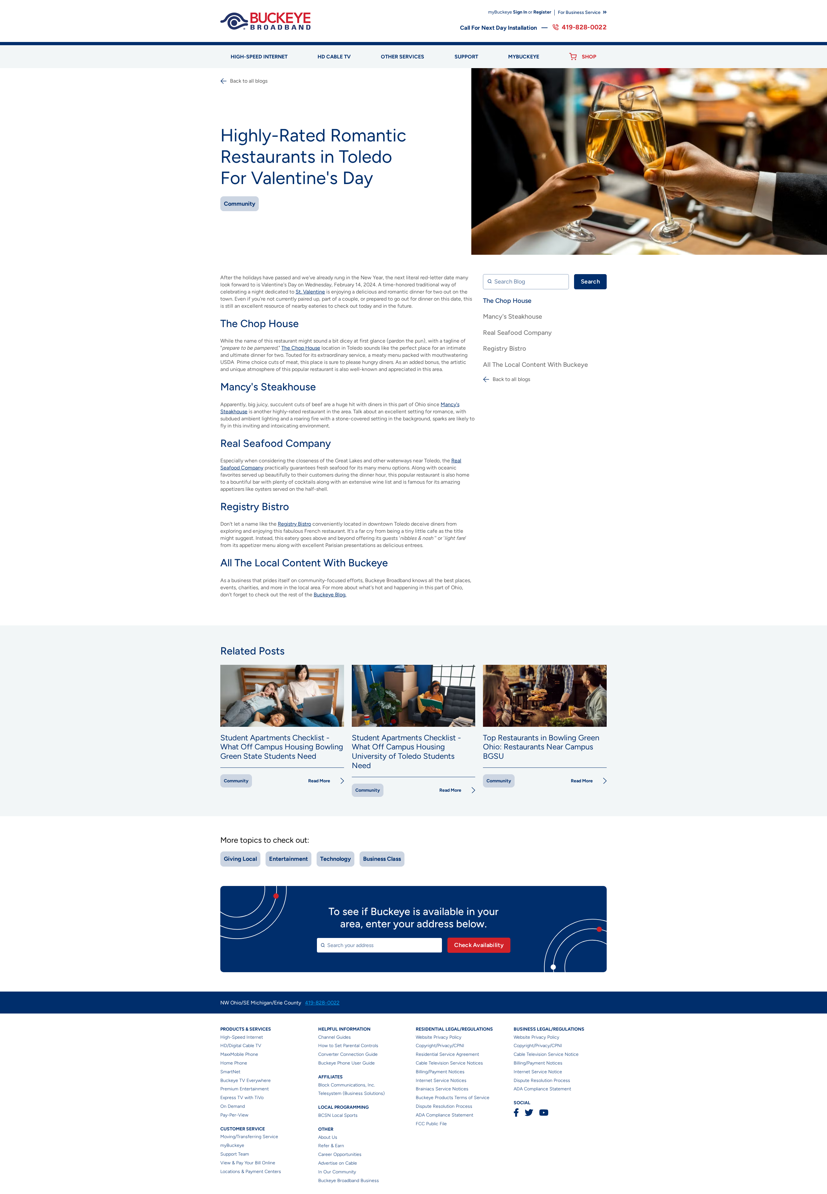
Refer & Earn (331, 1145)
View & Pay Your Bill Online (247, 1163)
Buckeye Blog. (330, 595)
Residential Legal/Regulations (454, 1029)
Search (590, 281)
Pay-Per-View (234, 1115)
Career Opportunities (339, 1154)
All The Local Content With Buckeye (535, 364)
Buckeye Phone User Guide (346, 1063)
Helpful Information (344, 1029)
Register (542, 12)
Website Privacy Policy (438, 1037)
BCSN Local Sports (338, 1115)
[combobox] (379, 945)
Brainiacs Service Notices (442, 1089)
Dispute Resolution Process (444, 1106)
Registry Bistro (504, 348)
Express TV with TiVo (242, 1097)
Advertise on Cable (337, 1163)
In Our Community (337, 1172)
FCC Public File (431, 1124)
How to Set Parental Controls (348, 1045)
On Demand (232, 1106)
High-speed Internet (259, 57)
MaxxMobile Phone (239, 1054)
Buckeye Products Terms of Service (452, 1097)
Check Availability (479, 945)
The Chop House (507, 300)
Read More (319, 781)
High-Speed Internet (241, 1037)
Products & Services (245, 1029)
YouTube (543, 1112)
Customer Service (242, 1129)
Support (466, 57)
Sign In (520, 12)
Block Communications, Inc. (346, 1085)
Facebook (516, 1112)
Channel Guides (334, 1037)
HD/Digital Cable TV (240, 1045)
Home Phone (233, 1063)
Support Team (234, 1154)
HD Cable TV (334, 57)
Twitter (529, 1112)
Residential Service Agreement (447, 1054)
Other (325, 1129)
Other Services (402, 57)
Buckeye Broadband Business (348, 1180)
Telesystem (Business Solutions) (351, 1093)
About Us (327, 1137)
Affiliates (330, 1077)
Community (239, 203)
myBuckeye (232, 1145)
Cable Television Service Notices (449, 1063)
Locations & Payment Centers (250, 1171)
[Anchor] (303, 323)
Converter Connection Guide (348, 1054)
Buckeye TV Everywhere (245, 1080)
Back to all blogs (248, 81)
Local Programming (343, 1107)
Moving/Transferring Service (249, 1136)
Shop (589, 57)
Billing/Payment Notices (440, 1072)
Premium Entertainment (244, 1089)
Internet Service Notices (441, 1080)
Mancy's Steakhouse (512, 316)
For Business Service (579, 12)
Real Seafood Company (517, 332)
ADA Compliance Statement (444, 1115)
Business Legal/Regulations (549, 1029)
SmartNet (230, 1072)
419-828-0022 (584, 27)
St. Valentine (310, 292)
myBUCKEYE (523, 57)
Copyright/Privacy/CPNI (440, 1045)
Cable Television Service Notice (546, 1054)
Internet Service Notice (538, 1072)
